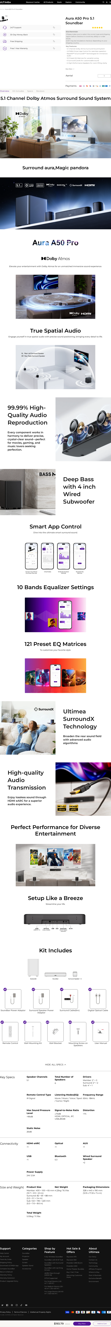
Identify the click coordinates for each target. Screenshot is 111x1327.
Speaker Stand (27, 1266)
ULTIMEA (8, 1315)
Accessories (26, 1269)
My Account (4, 1256)
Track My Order (6, 1259)
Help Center (4, 1253)
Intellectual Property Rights (40, 1312)
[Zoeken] (103, 2)
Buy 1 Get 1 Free (72, 1272)
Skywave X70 (71, 1257)
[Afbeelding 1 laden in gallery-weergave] (4, 19)
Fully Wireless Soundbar (53, 1257)
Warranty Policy (6, 1275)
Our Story (92, 1257)
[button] (97, 28)
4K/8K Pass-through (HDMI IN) (52, 1274)
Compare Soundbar (7, 1269)
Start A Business (95, 1275)
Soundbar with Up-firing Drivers (53, 1269)
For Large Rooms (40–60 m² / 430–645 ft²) (53, 1293)
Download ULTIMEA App (9, 1266)
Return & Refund (6, 1272)
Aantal (69, 75)
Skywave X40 (71, 1260)
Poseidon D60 (72, 1266)
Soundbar (26, 1253)
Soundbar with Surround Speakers (53, 1264)
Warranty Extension (7, 1278)
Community (80, 2)
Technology (93, 1263)
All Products (48, 2)
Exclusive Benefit (95, 1278)
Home (2, 9)
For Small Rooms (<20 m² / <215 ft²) (52, 1282)
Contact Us (93, 1260)
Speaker (25, 1259)
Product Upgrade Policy (9, 1281)
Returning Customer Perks (74, 1276)
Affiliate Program (95, 1269)
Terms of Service (20, 1312)
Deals (59, 2)
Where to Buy (94, 1272)
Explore (69, 2)
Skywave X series (33, 2)
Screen (24, 1263)
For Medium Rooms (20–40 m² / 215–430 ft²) (53, 1287)
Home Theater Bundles (75, 1269)
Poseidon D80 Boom (74, 1263)
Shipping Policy (6, 1263)
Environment (94, 1281)
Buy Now (82, 1324)
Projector (25, 1256)
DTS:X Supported (50, 1278)
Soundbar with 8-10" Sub (53, 1260)
